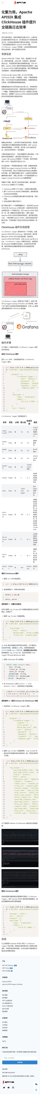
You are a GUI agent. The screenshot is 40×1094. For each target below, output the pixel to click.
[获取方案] (36, 1090)
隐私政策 (4, 1069)
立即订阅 (19, 1062)
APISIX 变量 (5, 650)
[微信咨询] (36, 1084)
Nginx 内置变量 (16, 650)
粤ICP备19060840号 (8, 1072)
